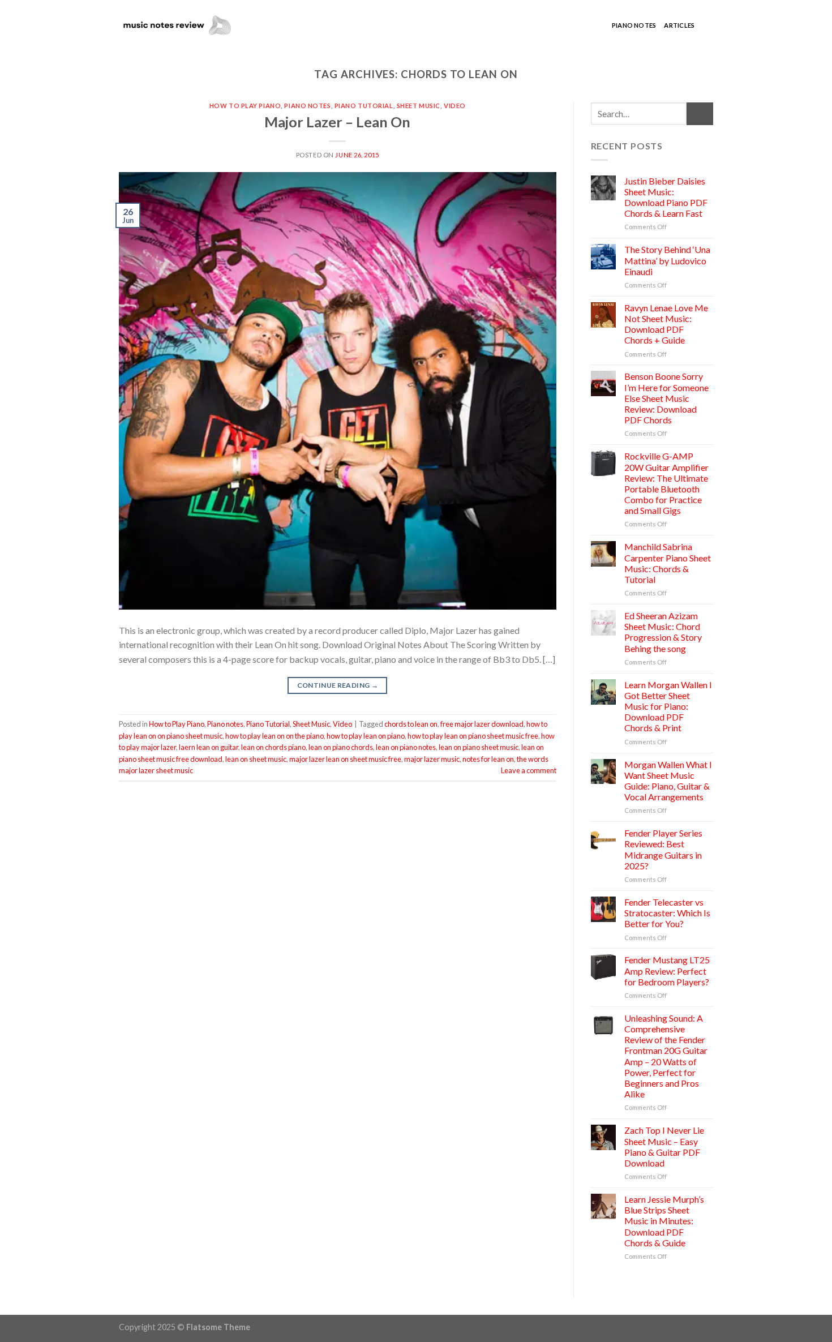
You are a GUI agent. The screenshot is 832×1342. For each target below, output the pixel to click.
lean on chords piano (273, 747)
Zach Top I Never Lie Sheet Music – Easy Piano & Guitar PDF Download (664, 1146)
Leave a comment (528, 770)
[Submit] (700, 113)
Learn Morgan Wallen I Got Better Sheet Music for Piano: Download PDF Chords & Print (668, 706)
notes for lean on (488, 759)
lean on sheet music (255, 759)
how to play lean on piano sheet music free (473, 735)
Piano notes (634, 25)
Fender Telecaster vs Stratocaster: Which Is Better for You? (667, 913)
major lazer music (432, 759)
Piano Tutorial (363, 105)
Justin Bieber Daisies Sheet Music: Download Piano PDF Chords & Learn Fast (665, 197)
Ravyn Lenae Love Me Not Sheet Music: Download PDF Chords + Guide (666, 324)
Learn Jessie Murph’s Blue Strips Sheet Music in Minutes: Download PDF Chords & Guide (664, 1221)
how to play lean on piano (366, 735)
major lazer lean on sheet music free (345, 759)
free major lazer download (482, 723)
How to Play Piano (245, 105)
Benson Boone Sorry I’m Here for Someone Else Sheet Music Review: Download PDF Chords (666, 398)
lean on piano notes (406, 747)
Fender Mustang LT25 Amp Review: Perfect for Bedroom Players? (667, 970)
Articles (679, 25)
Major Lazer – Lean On (337, 121)
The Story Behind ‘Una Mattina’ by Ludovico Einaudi (667, 260)
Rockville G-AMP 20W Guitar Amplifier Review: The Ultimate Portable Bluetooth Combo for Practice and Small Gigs (666, 483)
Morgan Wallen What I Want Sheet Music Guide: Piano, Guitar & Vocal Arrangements (668, 781)
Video (455, 105)
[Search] (707, 25)
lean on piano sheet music (478, 747)
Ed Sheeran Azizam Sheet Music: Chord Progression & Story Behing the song (663, 632)
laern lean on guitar (208, 747)
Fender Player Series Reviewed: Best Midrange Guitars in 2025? (663, 849)
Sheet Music (418, 105)
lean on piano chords (340, 747)
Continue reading (338, 685)
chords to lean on (411, 723)
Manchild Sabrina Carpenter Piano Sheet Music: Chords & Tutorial (667, 563)
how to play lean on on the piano (274, 735)
